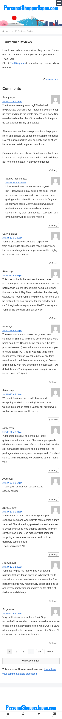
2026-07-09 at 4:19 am (12, 101)
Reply (54, 170)
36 (39, 651)
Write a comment (31, 660)
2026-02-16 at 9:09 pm (12, 275)
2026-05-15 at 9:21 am (12, 238)
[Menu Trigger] (59, 3)
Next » (49, 651)
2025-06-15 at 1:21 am (12, 567)
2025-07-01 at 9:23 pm (12, 432)
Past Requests (18, 63)
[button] (55, 517)
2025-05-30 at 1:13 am (12, 613)
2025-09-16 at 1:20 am (12, 394)
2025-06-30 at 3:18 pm (12, 483)
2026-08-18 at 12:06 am (15, 183)
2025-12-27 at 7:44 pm (12, 330)
